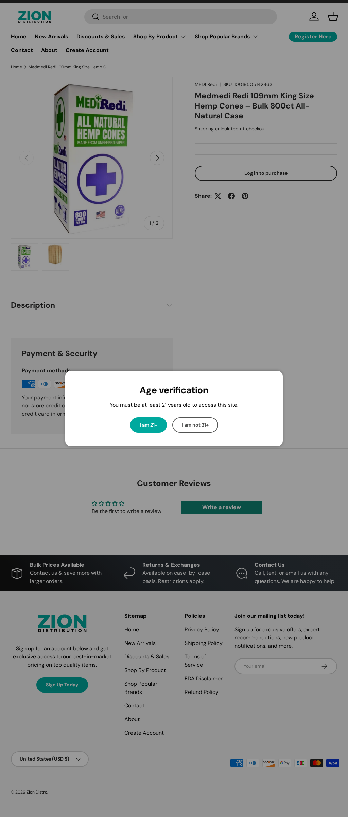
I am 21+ (148, 425)
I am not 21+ (195, 425)
